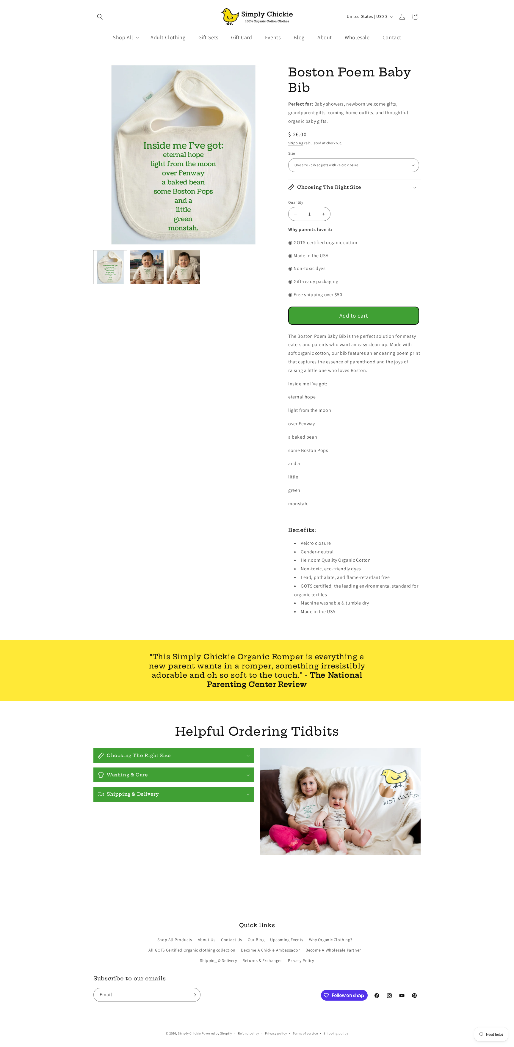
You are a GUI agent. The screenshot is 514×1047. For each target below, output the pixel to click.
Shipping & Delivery (218, 960)
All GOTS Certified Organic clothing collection (192, 950)
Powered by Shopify (217, 1033)
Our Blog (256, 939)
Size (291, 153)
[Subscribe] (193, 995)
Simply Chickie (189, 1033)
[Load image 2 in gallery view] (147, 267)
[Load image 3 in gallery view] (183, 267)
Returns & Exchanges (262, 960)
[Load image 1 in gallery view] (110, 267)
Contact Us (231, 939)
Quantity (295, 202)
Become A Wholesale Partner (333, 950)
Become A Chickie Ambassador (270, 950)
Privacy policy (276, 1033)
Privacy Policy (301, 960)
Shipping (295, 143)
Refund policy (248, 1033)
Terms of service (305, 1033)
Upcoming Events (286, 939)
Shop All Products (174, 939)
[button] (99, 16)
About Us (207, 939)
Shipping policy (336, 1033)
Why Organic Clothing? (330, 939)
